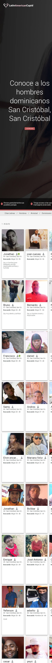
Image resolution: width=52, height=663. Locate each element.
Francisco (9, 355)
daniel (30, 355)
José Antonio (35, 559)
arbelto (31, 610)
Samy (6, 406)
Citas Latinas (10, 213)
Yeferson (8, 610)
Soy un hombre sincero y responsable (35, 314)
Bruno (6, 305)
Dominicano (46, 213)
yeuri (30, 661)
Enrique (7, 559)
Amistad (34, 213)
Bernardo (32, 305)
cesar (6, 661)
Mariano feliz (35, 457)
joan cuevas (34, 254)
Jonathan (8, 254)
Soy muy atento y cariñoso (12, 313)
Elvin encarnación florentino (11, 457)
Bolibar (31, 508)
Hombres (23, 213)
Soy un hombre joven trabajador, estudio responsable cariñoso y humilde (10, 265)
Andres (31, 406)
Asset (5, 619)
